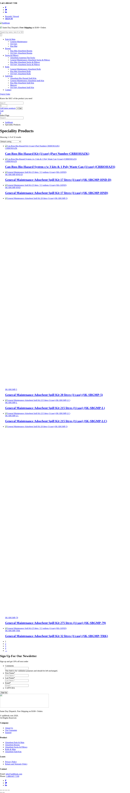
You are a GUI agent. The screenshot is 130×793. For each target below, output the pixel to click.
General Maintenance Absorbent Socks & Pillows (30, 60)
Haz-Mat (13, 46)
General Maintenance (18, 42)
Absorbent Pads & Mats (14, 742)
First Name (10, 673)
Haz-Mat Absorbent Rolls (20, 71)
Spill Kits (9, 76)
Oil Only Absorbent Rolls (20, 74)
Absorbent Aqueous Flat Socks (22, 58)
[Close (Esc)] (1, 790)
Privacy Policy (11, 762)
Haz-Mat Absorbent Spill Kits (22, 83)
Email (8, 683)
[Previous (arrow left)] (1, 792)
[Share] (4, 790)
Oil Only (13, 44)
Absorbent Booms (12, 745)
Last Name (10, 678)
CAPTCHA (10, 688)
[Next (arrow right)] (4, 792)
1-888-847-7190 (12, 776)
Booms (8, 48)
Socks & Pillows (11, 55)
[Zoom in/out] (9, 790)
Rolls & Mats (10, 749)
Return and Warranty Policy (16, 764)
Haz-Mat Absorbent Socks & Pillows (25, 62)
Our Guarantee (11, 730)
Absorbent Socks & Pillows (16, 747)
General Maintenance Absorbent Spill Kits (27, 81)
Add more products (7, 108)
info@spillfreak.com (14, 774)
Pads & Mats (10, 39)
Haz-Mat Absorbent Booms (21, 51)
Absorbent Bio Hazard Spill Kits (23, 78)
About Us (9, 728)
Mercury (13, 85)
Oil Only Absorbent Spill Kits (22, 87)
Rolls (7, 67)
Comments (9, 666)
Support (8, 732)
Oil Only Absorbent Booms (21, 53)
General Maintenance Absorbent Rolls (25, 69)
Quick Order (5, 94)
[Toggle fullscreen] (6, 790)
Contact (8, 90)
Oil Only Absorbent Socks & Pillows (25, 64)
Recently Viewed (12, 16)
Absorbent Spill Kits (13, 752)
